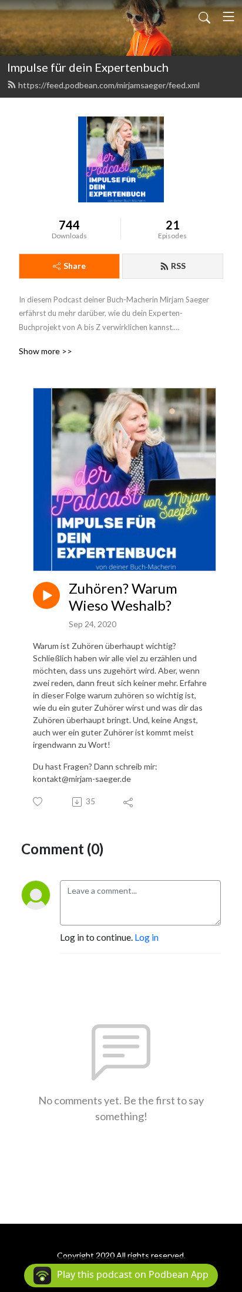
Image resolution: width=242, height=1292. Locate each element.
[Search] (204, 16)
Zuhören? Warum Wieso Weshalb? (123, 597)
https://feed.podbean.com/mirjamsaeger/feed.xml (109, 85)
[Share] (129, 801)
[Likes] (38, 801)
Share (74, 266)
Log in (147, 937)
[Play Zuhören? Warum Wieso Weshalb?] (46, 595)
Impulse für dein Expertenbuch (88, 67)
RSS (178, 266)
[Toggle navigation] (228, 16)
